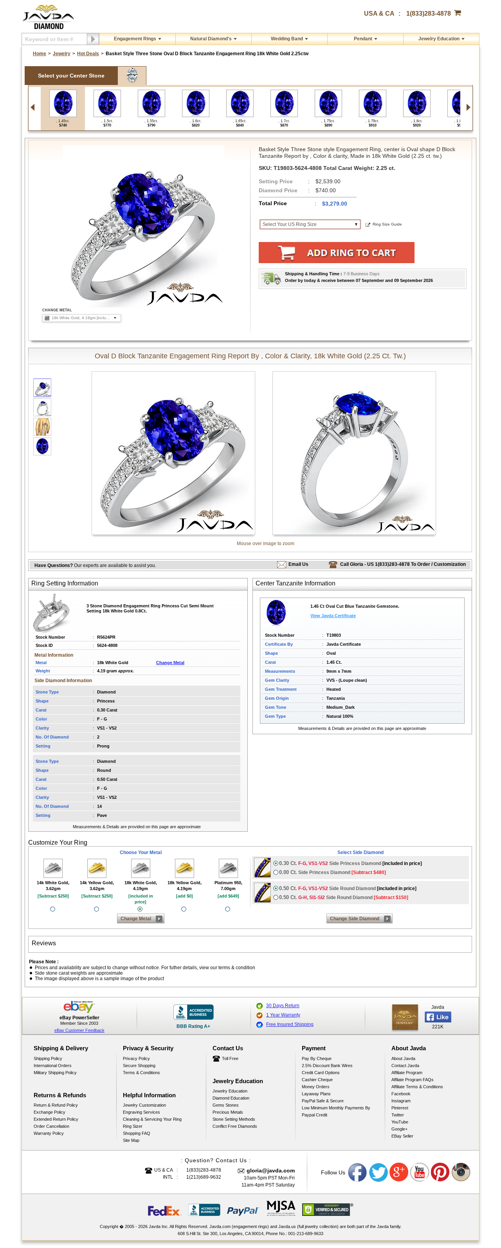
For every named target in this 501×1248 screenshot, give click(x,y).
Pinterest (399, 1107)
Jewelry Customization (144, 1105)
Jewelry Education (439, 39)
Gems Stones (226, 1105)
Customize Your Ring (57, 842)
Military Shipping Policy (55, 1072)
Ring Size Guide (387, 224)
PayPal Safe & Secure (323, 1100)
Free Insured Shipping (290, 1024)
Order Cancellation (51, 1126)
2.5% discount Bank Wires (327, 1065)
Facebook (401, 1093)
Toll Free (230, 1058)
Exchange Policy (49, 1112)
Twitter (397, 1115)
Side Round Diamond (347, 888)
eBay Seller (402, 1136)
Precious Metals (228, 1112)
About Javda (403, 1058)
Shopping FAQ (136, 1133)
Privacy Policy (136, 1058)
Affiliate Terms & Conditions (417, 1086)
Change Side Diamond (354, 918)
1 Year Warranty (283, 1015)
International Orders (53, 1065)
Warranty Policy (49, 1133)
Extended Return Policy (56, 1119)
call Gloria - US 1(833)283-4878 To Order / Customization (403, 564)
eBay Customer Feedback (79, 1030)
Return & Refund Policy (56, 1105)
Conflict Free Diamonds (235, 1126)
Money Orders (316, 1086)
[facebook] (405, 1017)
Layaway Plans (316, 1093)
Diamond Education (231, 1098)
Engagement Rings (135, 39)
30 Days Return (282, 1005)
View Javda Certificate (333, 615)
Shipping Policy (48, 1058)
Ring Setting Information (64, 583)
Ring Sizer (132, 1126)
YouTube (399, 1122)
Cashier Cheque (317, 1079)
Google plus (399, 1172)
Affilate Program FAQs (412, 1079)
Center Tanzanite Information (295, 583)
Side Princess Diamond (350, 863)
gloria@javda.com (271, 1170)
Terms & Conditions (141, 1072)
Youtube (420, 1172)
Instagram (401, 1100)
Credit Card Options (321, 1072)
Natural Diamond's (211, 39)
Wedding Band (287, 39)
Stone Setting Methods (234, 1119)
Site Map (131, 1140)
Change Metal (170, 662)
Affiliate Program (406, 1072)
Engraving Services (141, 1112)
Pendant (363, 39)
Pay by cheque (317, 1058)
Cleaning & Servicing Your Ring (152, 1119)
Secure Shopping (139, 1065)
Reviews (44, 943)
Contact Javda (405, 1065)
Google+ (399, 1129)
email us (298, 564)
